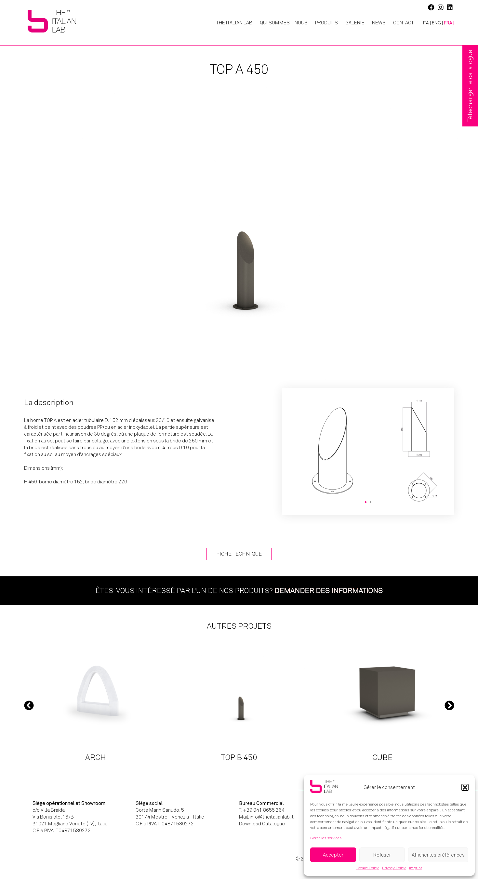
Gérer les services (325, 838)
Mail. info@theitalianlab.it (266, 817)
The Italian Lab (234, 23)
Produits (326, 23)
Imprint (415, 868)
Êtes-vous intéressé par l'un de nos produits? (239, 590)
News (379, 23)
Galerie (355, 23)
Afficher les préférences (438, 855)
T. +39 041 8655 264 (262, 810)
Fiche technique (239, 554)
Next (449, 705)
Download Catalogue (262, 824)
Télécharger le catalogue (470, 86)
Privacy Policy (394, 868)
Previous (29, 705)
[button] (465, 787)
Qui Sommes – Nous (284, 23)
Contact (403, 23)
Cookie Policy (367, 868)
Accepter (333, 855)
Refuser (382, 855)
